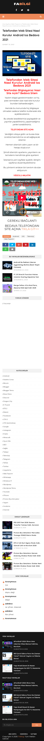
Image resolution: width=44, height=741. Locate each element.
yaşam (5, 502)
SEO (4, 445)
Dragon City (7, 401)
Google (6, 426)
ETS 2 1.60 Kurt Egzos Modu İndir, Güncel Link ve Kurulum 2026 (27, 544)
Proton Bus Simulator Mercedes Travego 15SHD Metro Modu (27, 534)
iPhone (6, 495)
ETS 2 (5, 408)
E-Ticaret (6, 405)
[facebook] (16, 10)
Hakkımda (24, 734)
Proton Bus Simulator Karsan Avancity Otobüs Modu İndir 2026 (27, 554)
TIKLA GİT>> (30, 229)
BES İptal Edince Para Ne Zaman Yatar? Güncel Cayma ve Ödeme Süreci (27, 656)
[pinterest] (28, 10)
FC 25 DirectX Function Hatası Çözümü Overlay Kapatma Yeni (26, 275)
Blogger (6, 387)
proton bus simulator (11, 499)
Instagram (7, 430)
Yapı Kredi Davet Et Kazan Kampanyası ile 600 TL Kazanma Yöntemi (27, 668)
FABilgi (21, 736)
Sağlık (5, 448)
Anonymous (10, 582)
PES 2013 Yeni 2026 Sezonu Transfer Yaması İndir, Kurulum (26, 523)
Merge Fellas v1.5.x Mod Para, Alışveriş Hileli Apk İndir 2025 (25, 286)
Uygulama (7, 470)
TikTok (5, 463)
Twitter (6, 466)
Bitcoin (6, 383)
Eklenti (5, 412)
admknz (9, 604)
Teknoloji (30, 236)
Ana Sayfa (6, 24)
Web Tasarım (16, 24)
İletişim (34, 734)
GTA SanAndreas (9, 423)
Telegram (6, 459)
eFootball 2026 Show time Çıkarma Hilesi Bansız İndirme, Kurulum (26, 643)
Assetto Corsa (8, 379)
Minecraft (6, 437)
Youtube (6, 492)
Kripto (5, 434)
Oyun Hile (7, 441)
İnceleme (6, 506)
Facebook (7, 416)
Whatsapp (7, 477)
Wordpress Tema (9, 488)
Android (16, 236)
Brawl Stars (7, 394)
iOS (23, 236)
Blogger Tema (8, 390)
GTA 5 (5, 419)
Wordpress (7, 484)
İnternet (6, 510)
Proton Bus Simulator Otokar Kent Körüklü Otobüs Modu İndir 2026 (28, 564)
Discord (6, 398)
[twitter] (22, 10)
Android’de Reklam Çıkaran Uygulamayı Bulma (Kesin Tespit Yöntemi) (26, 264)
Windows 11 (7, 481)
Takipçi (5, 452)
